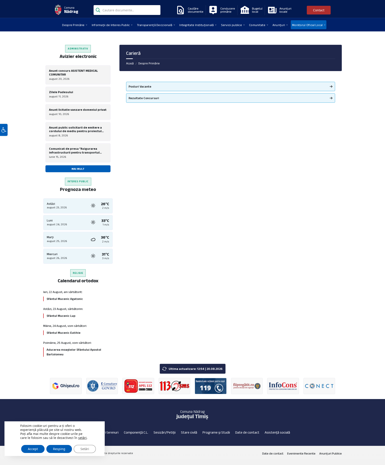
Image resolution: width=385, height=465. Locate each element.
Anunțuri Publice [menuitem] (330, 453)
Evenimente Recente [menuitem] (301, 453)
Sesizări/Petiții (165, 432)
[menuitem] (73, 24)
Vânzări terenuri (107, 432)
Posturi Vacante (140, 86)
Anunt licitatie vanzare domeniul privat (77, 109)
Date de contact (247, 432)
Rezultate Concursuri (144, 98)
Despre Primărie (149, 63)
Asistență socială (277, 432)
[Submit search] (98, 9)
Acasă (130, 63)
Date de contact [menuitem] (272, 453)
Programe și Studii (216, 432)
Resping (59, 449)
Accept (33, 449)
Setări (84, 449)
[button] (4, 130)
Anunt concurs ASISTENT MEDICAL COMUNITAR (73, 72)
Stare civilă (189, 432)
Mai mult (78, 168)
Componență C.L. (136, 432)
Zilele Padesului (61, 92)
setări (82, 438)
